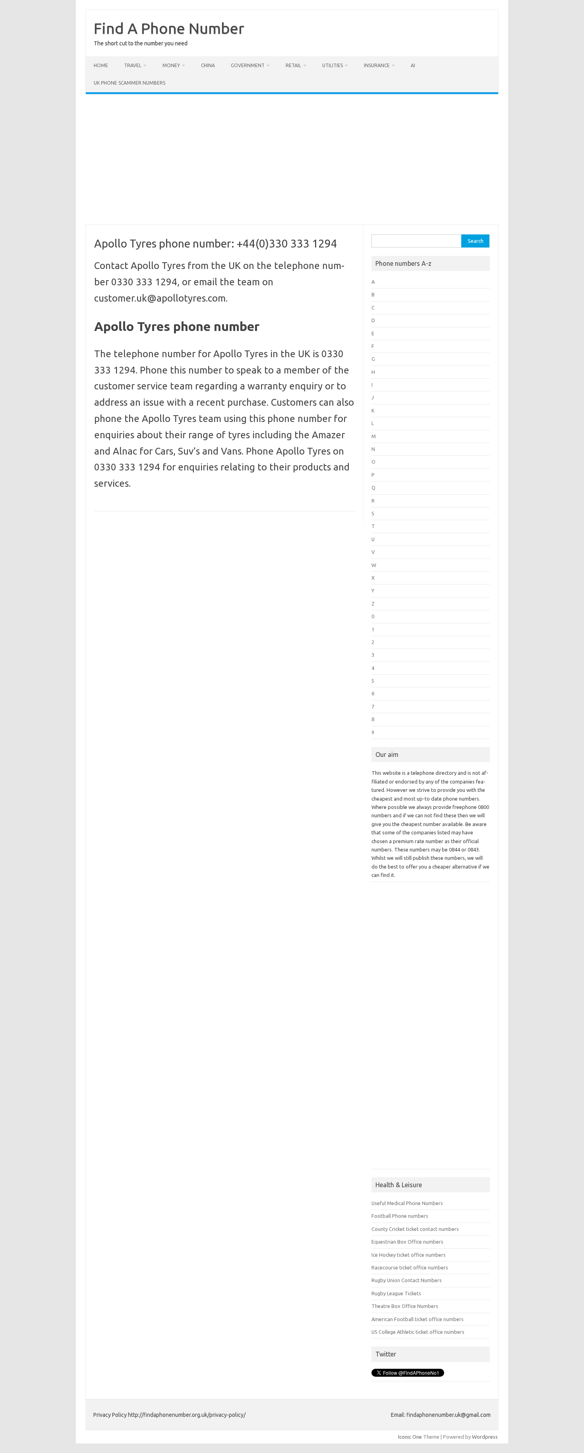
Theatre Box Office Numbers (404, 1306)
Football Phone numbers (399, 1216)
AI (413, 65)
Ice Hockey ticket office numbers (408, 1255)
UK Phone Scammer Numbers (129, 82)
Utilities (332, 65)
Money (171, 65)
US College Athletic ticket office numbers (417, 1332)
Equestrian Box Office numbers (407, 1241)
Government (248, 65)
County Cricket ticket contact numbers (415, 1229)
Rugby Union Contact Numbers (406, 1280)
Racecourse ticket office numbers (409, 1267)
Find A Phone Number (169, 28)
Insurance (377, 65)
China (208, 65)
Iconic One (410, 1436)
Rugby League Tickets (396, 1293)
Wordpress (485, 1436)
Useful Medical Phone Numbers (407, 1203)
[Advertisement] (292, 159)
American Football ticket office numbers (417, 1319)
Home (101, 65)
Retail (293, 65)
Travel (132, 65)
